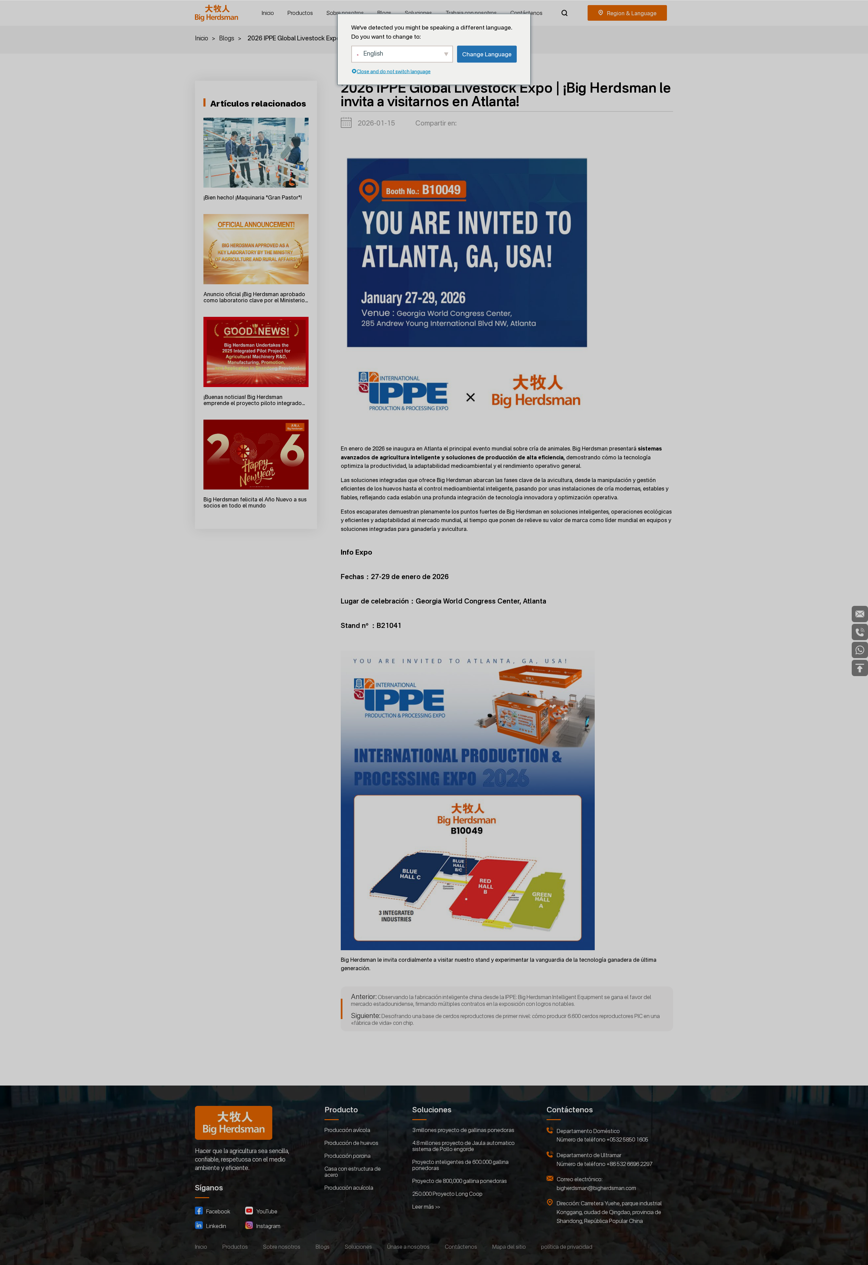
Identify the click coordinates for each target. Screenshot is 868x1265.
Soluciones (418, 12)
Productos (300, 12)
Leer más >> (426, 1207)
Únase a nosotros (408, 1246)
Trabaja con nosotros (471, 12)
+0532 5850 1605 (627, 1139)
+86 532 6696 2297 (629, 1164)
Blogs (384, 12)
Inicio (268, 12)
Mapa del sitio (509, 1246)
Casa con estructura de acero (352, 1172)
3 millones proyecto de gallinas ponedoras (463, 1130)
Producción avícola (347, 1130)
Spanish (627, 13)
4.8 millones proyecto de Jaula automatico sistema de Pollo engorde (463, 1146)
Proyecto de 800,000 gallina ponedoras (459, 1181)
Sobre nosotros (345, 12)
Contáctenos (526, 12)
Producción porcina (347, 1156)
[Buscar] (564, 12)
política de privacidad (566, 1246)
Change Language (487, 54)
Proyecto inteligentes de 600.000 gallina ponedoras (460, 1165)
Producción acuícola (348, 1188)
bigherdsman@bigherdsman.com (596, 1188)
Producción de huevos (351, 1143)
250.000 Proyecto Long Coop (447, 1194)
